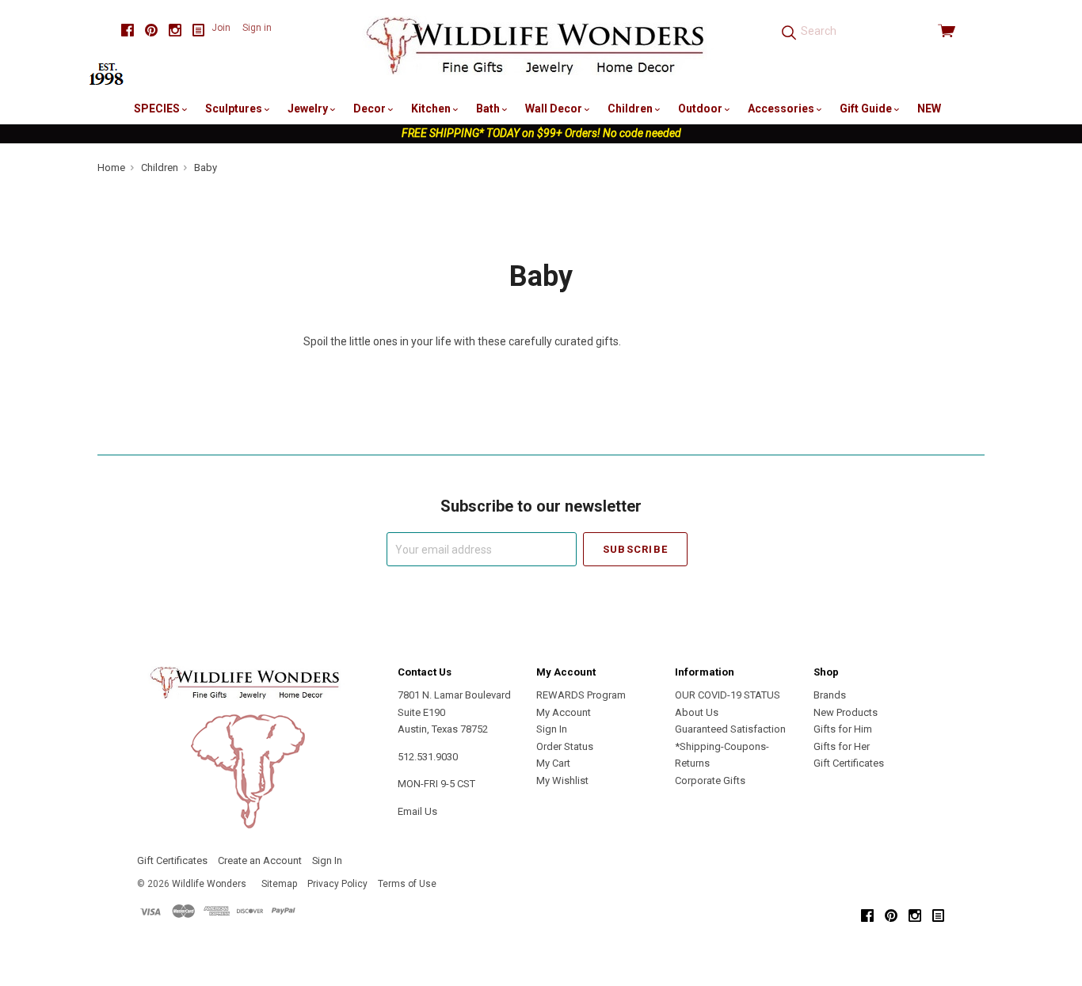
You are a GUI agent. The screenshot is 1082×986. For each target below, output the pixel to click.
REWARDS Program (581, 695)
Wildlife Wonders (209, 883)
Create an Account (260, 860)
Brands (829, 695)
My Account (563, 712)
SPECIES (158, 108)
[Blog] (198, 30)
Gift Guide (867, 108)
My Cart (553, 763)
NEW (929, 108)
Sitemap (279, 883)
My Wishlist (562, 780)
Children (631, 108)
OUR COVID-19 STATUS (727, 695)
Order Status (564, 746)
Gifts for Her (841, 746)
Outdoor (701, 108)
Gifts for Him (842, 729)
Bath (489, 108)
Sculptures (235, 108)
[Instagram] (175, 30)
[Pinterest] (151, 30)
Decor (370, 108)
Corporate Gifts (710, 780)
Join (220, 27)
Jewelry (309, 108)
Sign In (551, 729)
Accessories (782, 108)
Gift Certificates (848, 763)
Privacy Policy (337, 883)
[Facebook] (127, 30)
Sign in (257, 27)
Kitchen (432, 108)
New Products (845, 712)
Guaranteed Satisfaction (730, 729)
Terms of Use (407, 883)
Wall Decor (555, 108)
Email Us (417, 811)
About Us (696, 712)
